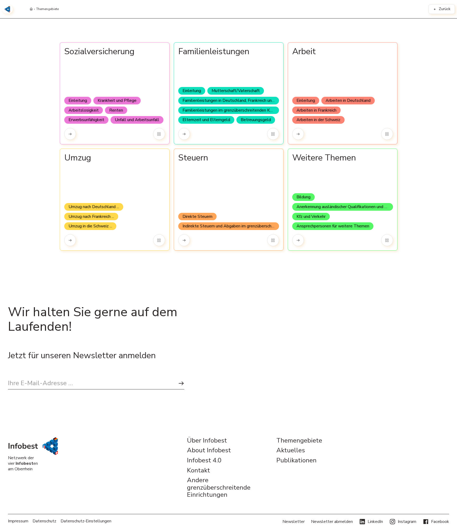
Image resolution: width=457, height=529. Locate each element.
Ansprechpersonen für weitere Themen (332, 226)
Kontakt (198, 470)
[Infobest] (7, 9)
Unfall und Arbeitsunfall (137, 120)
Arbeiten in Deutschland (348, 100)
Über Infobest (207, 440)
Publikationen (296, 460)
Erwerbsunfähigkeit (86, 120)
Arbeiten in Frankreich (316, 110)
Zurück (444, 8)
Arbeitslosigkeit (83, 110)
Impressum (18, 521)
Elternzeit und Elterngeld (206, 120)
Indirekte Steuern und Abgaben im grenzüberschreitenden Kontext (230, 226)
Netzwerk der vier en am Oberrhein (23, 463)
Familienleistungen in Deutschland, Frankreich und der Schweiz (230, 100)
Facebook (440, 522)
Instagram (407, 522)
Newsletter (293, 522)
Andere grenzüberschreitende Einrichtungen (218, 488)
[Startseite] (31, 9)
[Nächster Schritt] (181, 383)
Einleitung (77, 100)
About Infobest (209, 450)
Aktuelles (290, 450)
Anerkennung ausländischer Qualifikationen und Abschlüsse (344, 207)
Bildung (303, 197)
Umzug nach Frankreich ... (91, 216)
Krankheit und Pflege (117, 100)
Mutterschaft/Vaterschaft (236, 91)
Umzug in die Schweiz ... (90, 226)
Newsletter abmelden (332, 522)
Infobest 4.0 (204, 460)
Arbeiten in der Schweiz (318, 120)
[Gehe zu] (70, 134)
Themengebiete (47, 9)
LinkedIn (375, 522)
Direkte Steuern (197, 216)
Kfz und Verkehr (311, 216)
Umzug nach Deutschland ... (93, 207)
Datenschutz (44, 521)
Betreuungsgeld (256, 120)
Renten (116, 110)
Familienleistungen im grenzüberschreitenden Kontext (230, 110)
